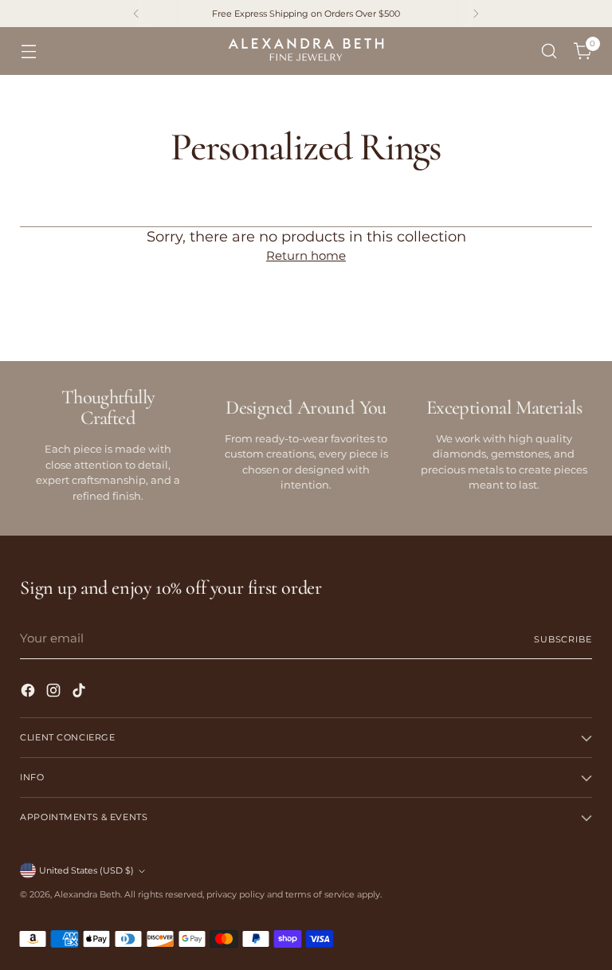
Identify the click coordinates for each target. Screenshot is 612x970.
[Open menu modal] (28, 51)
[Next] (475, 13)
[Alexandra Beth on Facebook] (29, 693)
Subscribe (563, 639)
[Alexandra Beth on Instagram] (55, 693)
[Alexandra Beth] (306, 51)
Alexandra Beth (87, 894)
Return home (306, 256)
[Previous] (136, 13)
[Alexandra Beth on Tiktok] (80, 693)
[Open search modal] (549, 51)
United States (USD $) (86, 870)
